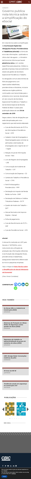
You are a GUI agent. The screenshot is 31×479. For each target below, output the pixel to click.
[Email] (27, 284)
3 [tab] (14, 418)
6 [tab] (21, 418)
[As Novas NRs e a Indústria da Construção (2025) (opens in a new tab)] (9, 409)
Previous (3, 409)
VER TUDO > (7, 423)
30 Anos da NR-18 (10, 371)
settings (14, 473)
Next (28, 409)
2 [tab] (12, 418)
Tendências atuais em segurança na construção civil (15, 384)
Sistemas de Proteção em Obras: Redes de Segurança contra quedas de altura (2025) (15, 324)
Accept (4, 476)
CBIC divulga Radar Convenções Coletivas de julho (15, 357)
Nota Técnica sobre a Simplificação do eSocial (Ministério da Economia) (15, 269)
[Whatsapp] (15, 288)
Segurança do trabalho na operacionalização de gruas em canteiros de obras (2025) (15, 341)
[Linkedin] (23, 284)
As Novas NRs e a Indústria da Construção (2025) (14, 309)
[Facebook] (15, 284)
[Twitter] (19, 284)
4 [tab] (16, 418)
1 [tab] (10, 418)
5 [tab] (19, 418)
